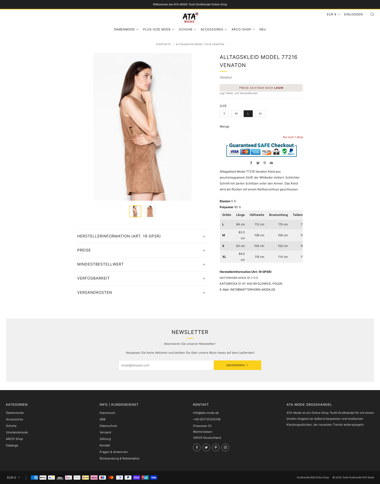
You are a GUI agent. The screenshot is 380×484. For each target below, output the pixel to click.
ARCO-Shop (241, 29)
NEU (262, 29)
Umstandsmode (17, 432)
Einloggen (353, 14)
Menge (224, 126)
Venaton (226, 77)
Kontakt (105, 445)
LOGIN (278, 87)
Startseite (163, 44)
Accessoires (212, 29)
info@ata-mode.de (206, 413)
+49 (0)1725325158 (206, 419)
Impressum (107, 413)
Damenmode (124, 29)
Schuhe (186, 29)
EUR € (332, 14)
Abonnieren (235, 365)
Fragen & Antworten (114, 452)
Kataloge (12, 445)
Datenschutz (108, 426)
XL (260, 113)
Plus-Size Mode (157, 29)
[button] (135, 211)
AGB (102, 419)
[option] (142, 127)
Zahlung (105, 439)
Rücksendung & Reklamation (120, 458)
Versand (105, 432)
